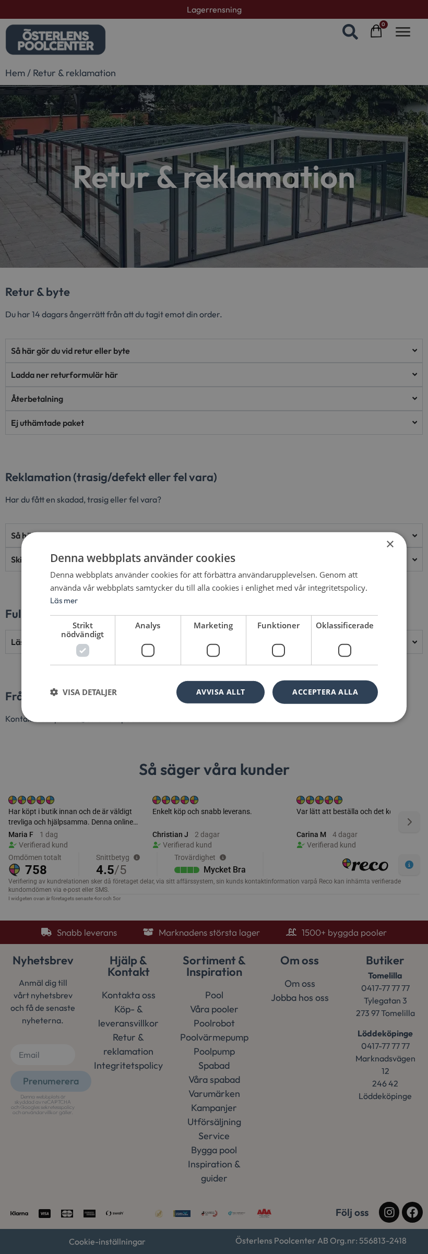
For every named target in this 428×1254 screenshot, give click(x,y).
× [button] (390, 544)
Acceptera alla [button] (325, 692)
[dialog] (214, 627)
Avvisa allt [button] (220, 692)
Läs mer (64, 600)
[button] (83, 692)
